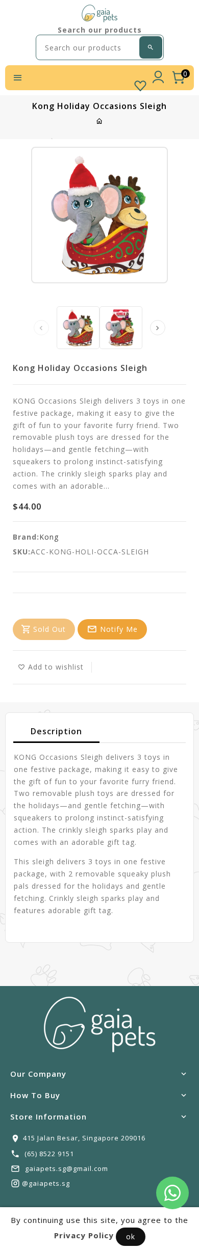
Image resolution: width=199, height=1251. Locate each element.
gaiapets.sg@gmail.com (66, 1168)
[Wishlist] (140, 83)
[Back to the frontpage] (100, 121)
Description (56, 731)
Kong (49, 537)
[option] (78, 328)
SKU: (22, 551)
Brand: (26, 537)
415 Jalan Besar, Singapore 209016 (84, 1137)
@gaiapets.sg (46, 1183)
